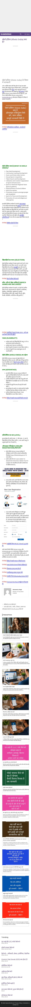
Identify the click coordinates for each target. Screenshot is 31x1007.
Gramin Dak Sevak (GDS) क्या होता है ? (15, 959)
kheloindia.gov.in (7, 97)
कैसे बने (6, 943)
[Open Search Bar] (20, 34)
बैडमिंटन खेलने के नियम (12, 223)
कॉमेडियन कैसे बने (7, 965)
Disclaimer (26, 1003)
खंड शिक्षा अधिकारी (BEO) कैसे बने (12, 977)
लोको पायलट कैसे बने (8, 947)
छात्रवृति (16, 267)
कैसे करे (6, 949)
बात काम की (7, 967)
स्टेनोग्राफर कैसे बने (7, 995)
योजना (19, 205)
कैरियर (3, 943)
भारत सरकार (22, 204)
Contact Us (15, 1004)
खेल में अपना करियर (19, 362)
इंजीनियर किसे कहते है (8, 983)
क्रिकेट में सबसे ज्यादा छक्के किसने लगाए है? (17, 398)
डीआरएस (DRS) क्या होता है (14, 568)
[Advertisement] (15, 16)
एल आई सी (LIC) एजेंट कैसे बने (11, 941)
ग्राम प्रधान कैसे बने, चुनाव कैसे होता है (12, 989)
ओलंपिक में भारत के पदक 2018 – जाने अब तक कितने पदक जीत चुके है (15, 333)
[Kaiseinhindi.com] (6, 34)
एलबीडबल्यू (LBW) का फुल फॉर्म (15, 572)
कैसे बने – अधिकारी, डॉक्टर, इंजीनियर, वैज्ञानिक (15, 953)
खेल (13, 89)
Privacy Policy (18, 1003)
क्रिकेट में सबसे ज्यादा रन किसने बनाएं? (16, 561)
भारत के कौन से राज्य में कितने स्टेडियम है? (17, 564)
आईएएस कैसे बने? (7, 971)
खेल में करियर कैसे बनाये (13, 278)
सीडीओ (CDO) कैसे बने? (10, 604)
